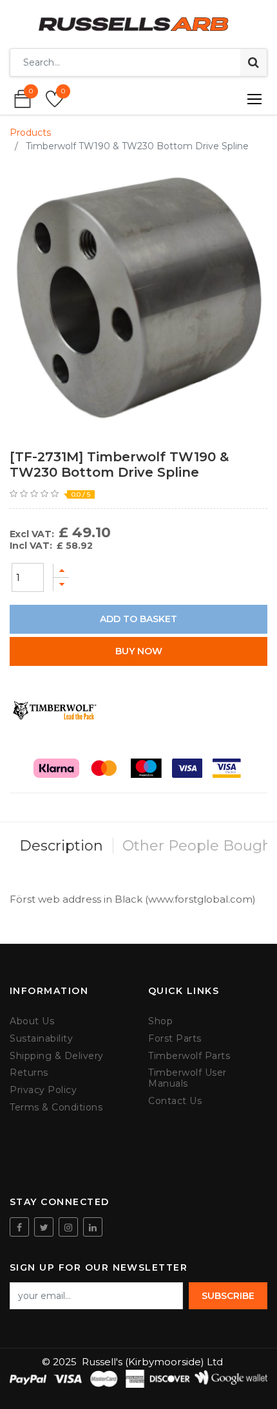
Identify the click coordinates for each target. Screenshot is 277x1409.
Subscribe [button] (228, 1296)
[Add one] (61, 570)
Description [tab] (61, 845)
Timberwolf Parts (189, 1056)
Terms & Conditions (56, 1107)
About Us (32, 1021)
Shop (160, 1021)
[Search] (253, 62)
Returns (29, 1072)
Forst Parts (175, 1038)
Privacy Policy (43, 1090)
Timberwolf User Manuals (187, 1078)
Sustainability (41, 1038)
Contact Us (175, 1101)
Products (30, 132)
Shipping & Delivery (57, 1056)
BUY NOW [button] (138, 651)
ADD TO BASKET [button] (138, 619)
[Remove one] (61, 584)
